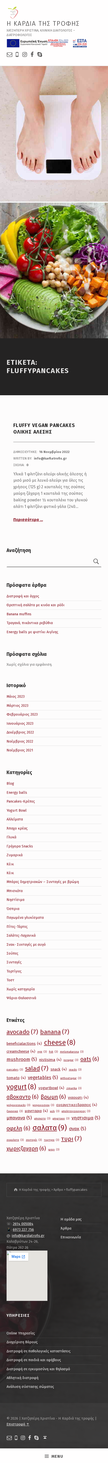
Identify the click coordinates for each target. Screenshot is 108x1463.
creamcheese (21, 1051)
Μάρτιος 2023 (17, 705)
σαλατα (49, 1127)
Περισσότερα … (28, 519)
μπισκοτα (42, 1118)
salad (36, 1068)
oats (89, 1059)
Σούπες (12, 953)
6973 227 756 (23, 1229)
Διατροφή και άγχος (23, 596)
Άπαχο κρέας (17, 828)
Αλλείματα (15, 819)
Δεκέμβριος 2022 (20, 732)
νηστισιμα (86, 1118)
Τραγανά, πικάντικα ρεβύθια (30, 623)
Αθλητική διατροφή (22, 1378)
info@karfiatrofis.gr (50, 458)
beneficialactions (24, 1043)
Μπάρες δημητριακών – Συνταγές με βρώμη (43, 881)
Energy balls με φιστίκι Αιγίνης (32, 632)
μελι (54, 1111)
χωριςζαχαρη (26, 1148)
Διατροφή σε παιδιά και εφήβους (34, 1360)
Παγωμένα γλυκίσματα (25, 917)
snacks (75, 1069)
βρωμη (53, 1096)
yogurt (21, 1087)
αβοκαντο (22, 1096)
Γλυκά (11, 837)
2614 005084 (23, 1224)
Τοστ (10, 980)
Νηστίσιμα (15, 899)
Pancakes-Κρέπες (21, 801)
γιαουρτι (78, 1097)
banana (54, 1032)
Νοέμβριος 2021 (20, 750)
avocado (22, 1032)
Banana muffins (19, 614)
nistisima (50, 1059)
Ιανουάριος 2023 (20, 723)
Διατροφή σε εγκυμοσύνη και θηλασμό (38, 1369)
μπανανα (19, 1118)
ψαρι (53, 1149)
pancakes (15, 1069)
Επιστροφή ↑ (18, 1424)
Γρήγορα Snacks (20, 846)
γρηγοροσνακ (43, 1105)
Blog (10, 783)
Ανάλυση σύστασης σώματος (30, 1386)
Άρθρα (66, 1228)
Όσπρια (13, 908)
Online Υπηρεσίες (21, 1333)
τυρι (71, 1139)
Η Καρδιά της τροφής (43, 23)
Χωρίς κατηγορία (21, 989)
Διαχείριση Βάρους (22, 1342)
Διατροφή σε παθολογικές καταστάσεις (39, 1351)
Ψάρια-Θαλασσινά (21, 998)
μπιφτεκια (60, 1118)
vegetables (43, 1077)
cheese (59, 1043)
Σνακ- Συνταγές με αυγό (26, 944)
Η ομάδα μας (71, 1219)
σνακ (77, 1129)
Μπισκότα (15, 891)
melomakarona (71, 1051)
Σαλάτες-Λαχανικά (21, 935)
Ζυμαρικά (15, 855)
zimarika (73, 1088)
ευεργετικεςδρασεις (76, 1105)
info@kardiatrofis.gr (28, 1235)
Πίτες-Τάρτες (17, 926)
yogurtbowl (51, 1088)
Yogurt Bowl (17, 810)
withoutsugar (70, 1078)
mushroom (22, 1059)
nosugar (71, 1060)
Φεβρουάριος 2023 (22, 714)
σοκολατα (15, 1140)
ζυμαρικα (15, 1111)
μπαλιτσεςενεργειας (76, 1111)
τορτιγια (51, 1140)
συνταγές (34, 1140)
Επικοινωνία (71, 1237)
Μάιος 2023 (16, 696)
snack (58, 1069)
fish (53, 1051)
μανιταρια (36, 1111)
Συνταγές (14, 962)
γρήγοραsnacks (18, 1105)
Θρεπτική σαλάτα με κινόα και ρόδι (36, 605)
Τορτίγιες (14, 971)
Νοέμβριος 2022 (20, 741)
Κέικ (10, 864)
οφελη (18, 1128)
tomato (16, 1078)
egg (42, 1051)
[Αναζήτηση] (96, 562)
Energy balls (17, 792)
